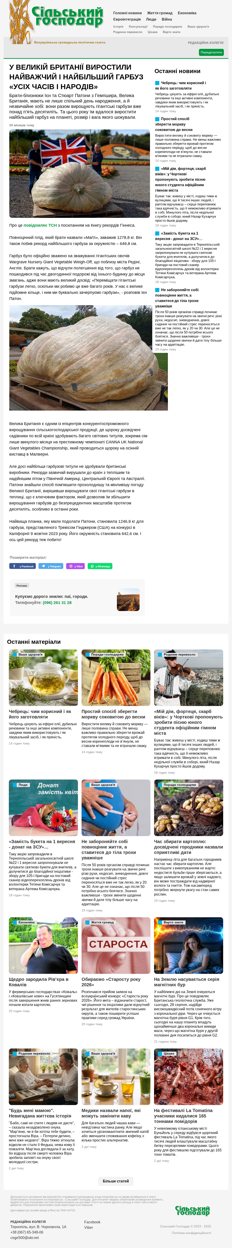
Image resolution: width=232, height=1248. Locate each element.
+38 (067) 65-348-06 (26, 1232)
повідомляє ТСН (40, 225)
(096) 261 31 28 (57, 602)
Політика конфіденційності (191, 1233)
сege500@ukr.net (24, 1238)
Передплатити (211, 52)
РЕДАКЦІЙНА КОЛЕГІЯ (28, 1222)
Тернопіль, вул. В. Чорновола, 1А (38, 1227)
